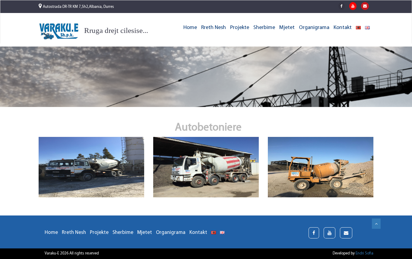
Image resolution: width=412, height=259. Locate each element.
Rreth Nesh (213, 28)
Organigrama (314, 28)
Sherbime (264, 28)
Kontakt (343, 28)
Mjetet (287, 28)
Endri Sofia (364, 253)
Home (190, 28)
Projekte (239, 28)
